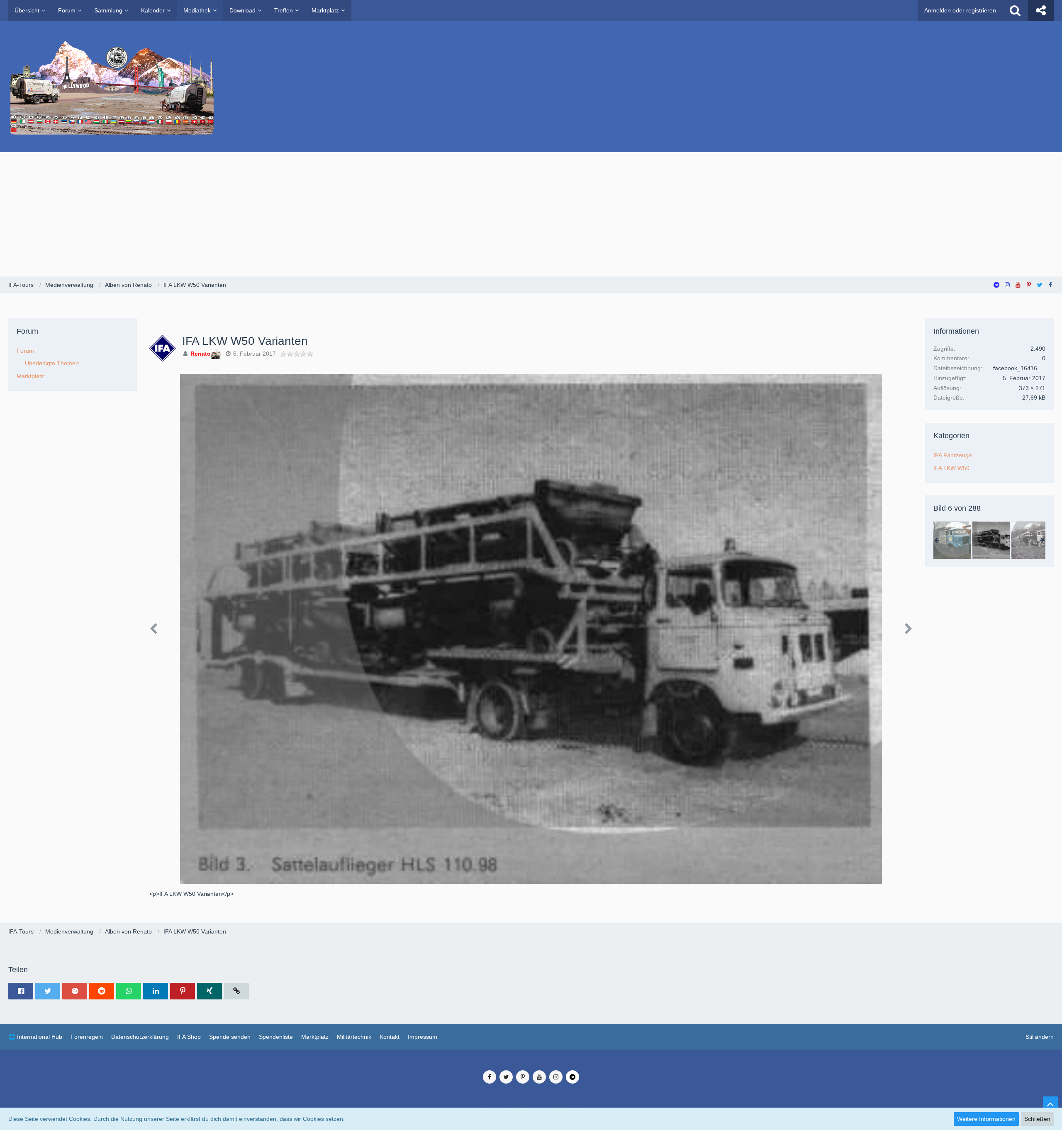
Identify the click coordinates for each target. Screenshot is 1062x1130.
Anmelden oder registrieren (960, 10)
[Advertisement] (531, 214)
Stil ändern (1039, 1036)
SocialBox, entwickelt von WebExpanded (531, 1104)
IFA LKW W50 (951, 468)
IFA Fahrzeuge (952, 455)
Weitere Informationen (986, 1118)
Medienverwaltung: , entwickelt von (531, 1062)
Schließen (1037, 1118)
